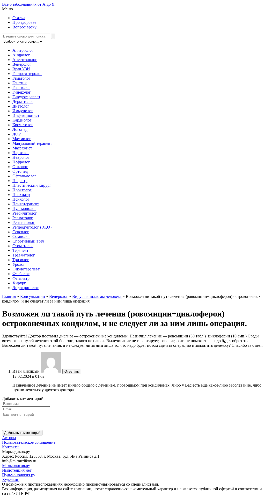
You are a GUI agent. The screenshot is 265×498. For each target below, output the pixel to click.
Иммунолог (22, 111)
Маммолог (21, 139)
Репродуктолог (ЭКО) (31, 227)
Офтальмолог (24, 176)
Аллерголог (22, 50)
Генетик (19, 83)
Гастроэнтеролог (27, 73)
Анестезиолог (24, 59)
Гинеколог (21, 92)
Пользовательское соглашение (28, 442)
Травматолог (23, 255)
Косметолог (22, 125)
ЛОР (16, 134)
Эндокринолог (25, 287)
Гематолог (21, 78)
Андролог (21, 55)
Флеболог (21, 273)
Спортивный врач (28, 241)
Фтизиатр (21, 278)
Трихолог (20, 260)
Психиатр (21, 194)
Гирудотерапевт (26, 97)
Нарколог (20, 152)
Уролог (18, 264)
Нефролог (21, 162)
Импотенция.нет (17, 470)
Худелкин (10, 479)
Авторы (9, 437)
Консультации (32, 296)
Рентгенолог (23, 222)
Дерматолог (22, 101)
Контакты (10, 447)
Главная (9, 296)
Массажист (22, 148)
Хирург (19, 283)
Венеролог (21, 64)
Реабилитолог (24, 213)
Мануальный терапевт (32, 143)
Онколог (20, 166)
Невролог (21, 157)
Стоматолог (22, 246)
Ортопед (20, 171)
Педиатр (19, 180)
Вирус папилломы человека (97, 296)
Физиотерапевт (26, 269)
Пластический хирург (31, 185)
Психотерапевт (25, 204)
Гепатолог (21, 87)
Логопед (19, 129)
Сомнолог (21, 236)
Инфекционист (25, 115)
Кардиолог (22, 120)
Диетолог (20, 106)
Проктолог (22, 190)
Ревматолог (22, 218)
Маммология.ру (16, 465)
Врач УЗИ (21, 69)
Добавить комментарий (22, 433)
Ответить (71, 371)
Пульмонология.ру (18, 475)
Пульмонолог (24, 208)
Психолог (21, 199)
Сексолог (20, 232)
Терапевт (20, 250)
